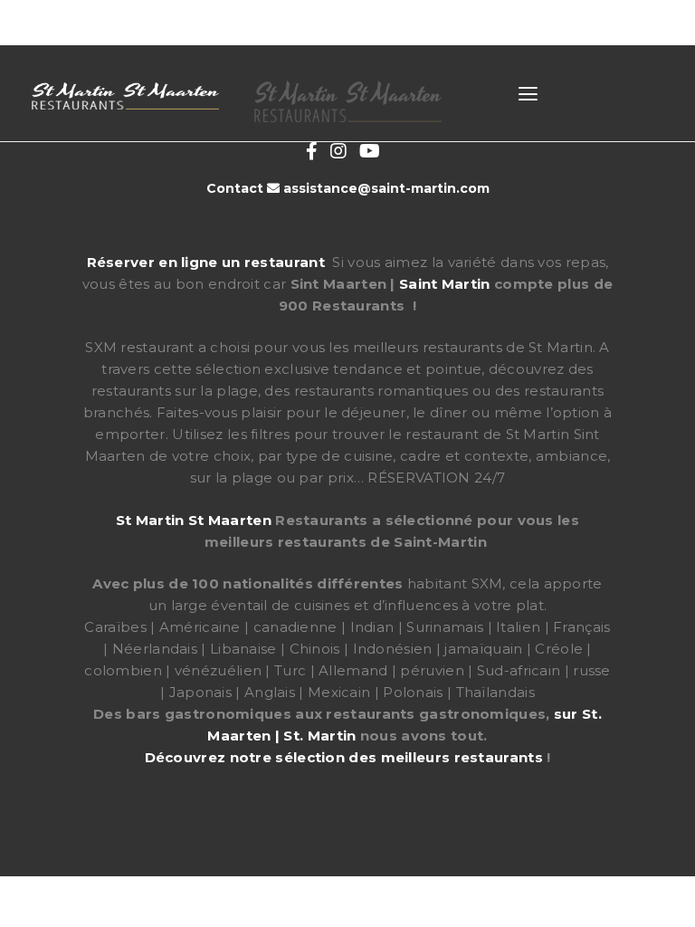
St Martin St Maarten (193, 520)
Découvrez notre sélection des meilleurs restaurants (344, 757)
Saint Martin (444, 283)
